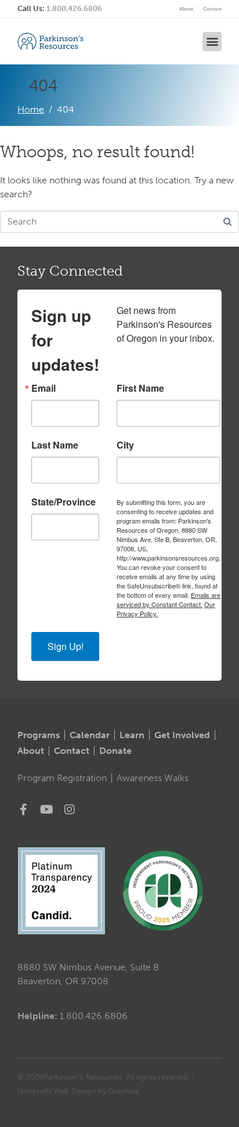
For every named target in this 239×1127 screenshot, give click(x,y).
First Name (140, 388)
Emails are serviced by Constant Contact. (168, 599)
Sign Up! (66, 646)
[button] (212, 41)
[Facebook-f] (23, 809)
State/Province (63, 502)
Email (43, 388)
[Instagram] (69, 809)
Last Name (54, 445)
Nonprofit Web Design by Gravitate (78, 1090)
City (125, 445)
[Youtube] (46, 809)
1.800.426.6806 (74, 8)
